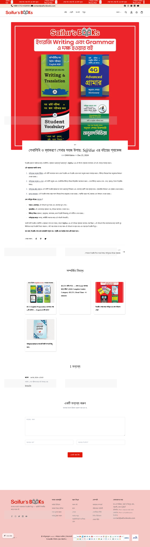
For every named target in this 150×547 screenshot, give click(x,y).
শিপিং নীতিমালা (97, 516)
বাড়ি (65, 12)
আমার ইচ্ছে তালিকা (57, 508)
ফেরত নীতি (96, 519)
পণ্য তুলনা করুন (56, 512)
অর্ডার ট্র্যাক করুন (57, 516)
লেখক (74, 512)
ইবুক (84, 12)
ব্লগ (75, 144)
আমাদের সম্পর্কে (97, 504)
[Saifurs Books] (19, 12)
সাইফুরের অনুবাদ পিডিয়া (36, 173)
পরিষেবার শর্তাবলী (98, 508)
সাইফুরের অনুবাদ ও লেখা (36, 181)
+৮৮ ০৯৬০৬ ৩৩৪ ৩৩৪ (126, 510)
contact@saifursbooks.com (124, 518)
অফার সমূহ (75, 516)
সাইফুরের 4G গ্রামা (35, 189)
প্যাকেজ (39, 199)
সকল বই (75, 504)
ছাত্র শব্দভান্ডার (33, 194)
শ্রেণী (71, 12)
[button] (141, 12)
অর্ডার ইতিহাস (56, 504)
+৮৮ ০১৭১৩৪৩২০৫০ (126, 512)
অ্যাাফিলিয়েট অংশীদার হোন (78, 520)
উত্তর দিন (28, 386)
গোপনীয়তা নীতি (97, 512)
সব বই (78, 12)
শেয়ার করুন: (28, 239)
